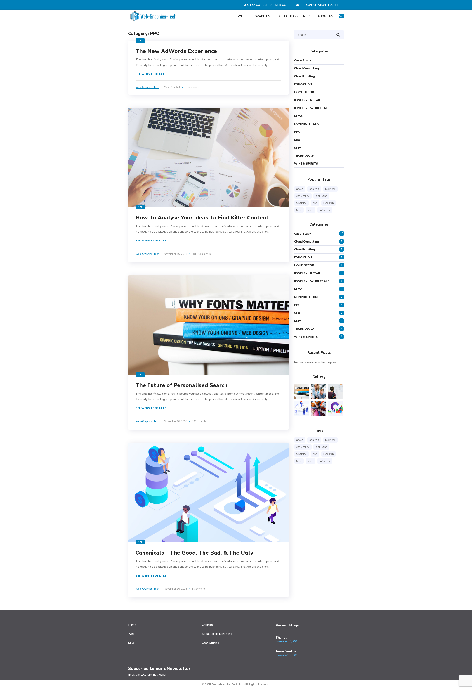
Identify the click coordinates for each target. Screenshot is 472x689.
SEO (297, 140)
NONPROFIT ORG (307, 124)
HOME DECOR (304, 92)
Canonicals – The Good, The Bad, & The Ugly (194, 553)
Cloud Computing (306, 68)
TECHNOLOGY (304, 156)
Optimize (301, 203)
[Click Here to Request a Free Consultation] (341, 17)
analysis (314, 189)
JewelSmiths (286, 651)
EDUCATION (303, 84)
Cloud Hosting (304, 76)
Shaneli (281, 637)
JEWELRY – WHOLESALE (311, 108)
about (299, 189)
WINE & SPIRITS (306, 164)
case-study (302, 60)
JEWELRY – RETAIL (307, 100)
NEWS (298, 116)
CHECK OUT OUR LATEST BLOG (266, 5)
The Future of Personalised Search (182, 385)
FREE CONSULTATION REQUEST (319, 5)
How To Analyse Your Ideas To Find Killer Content (202, 217)
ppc (315, 203)
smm (310, 210)
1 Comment (198, 589)
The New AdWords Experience (176, 51)
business (330, 189)
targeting (324, 210)
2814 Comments (201, 254)
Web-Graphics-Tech (147, 87)
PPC (140, 40)
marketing (321, 196)
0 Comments (192, 87)
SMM (297, 148)
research (328, 203)
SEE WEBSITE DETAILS (151, 74)
